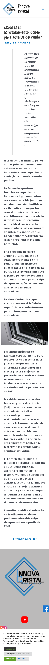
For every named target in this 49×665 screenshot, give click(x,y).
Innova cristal (24, 8)
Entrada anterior (25, 539)
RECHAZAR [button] (23, 659)
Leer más (10, 649)
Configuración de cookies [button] (18, 654)
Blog (8, 42)
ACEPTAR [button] (10, 659)
